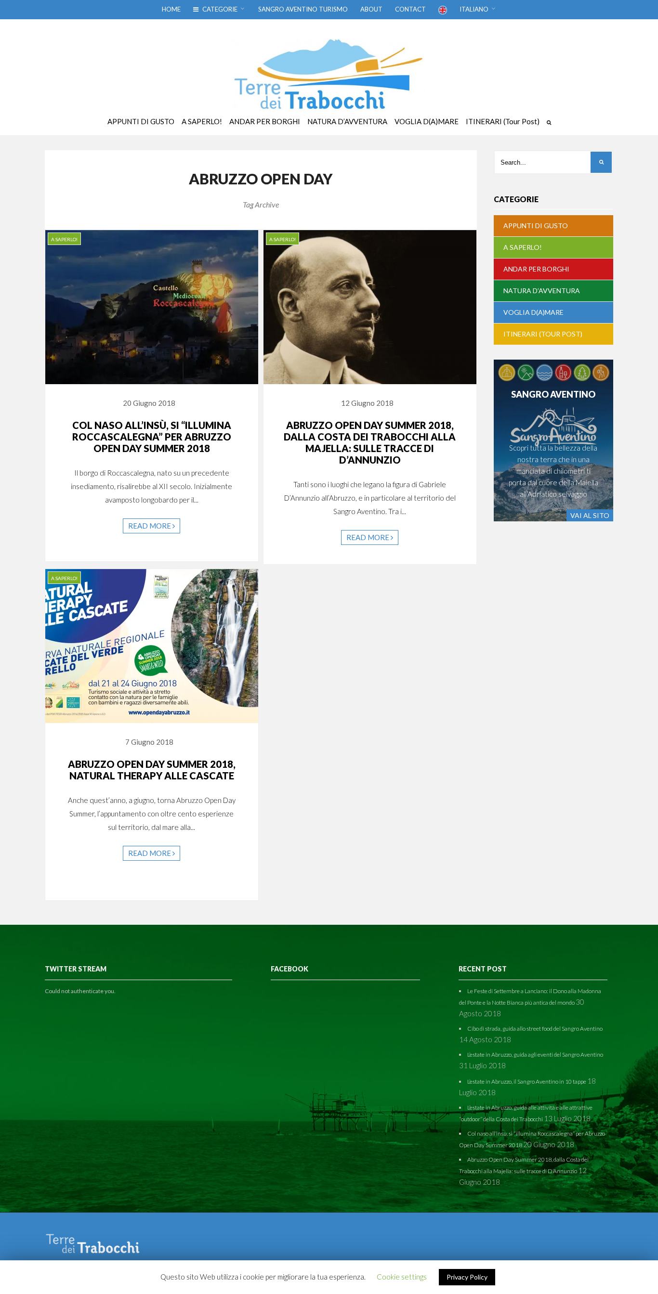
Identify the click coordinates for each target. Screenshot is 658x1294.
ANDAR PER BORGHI (536, 269)
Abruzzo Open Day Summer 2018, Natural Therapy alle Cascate (152, 769)
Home (171, 9)
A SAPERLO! (64, 239)
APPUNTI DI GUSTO (535, 225)
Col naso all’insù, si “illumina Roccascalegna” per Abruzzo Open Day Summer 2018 (151, 436)
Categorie (219, 9)
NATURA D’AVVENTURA (541, 290)
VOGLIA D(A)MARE (533, 312)
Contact (410, 9)
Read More (150, 525)
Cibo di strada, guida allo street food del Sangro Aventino (535, 1028)
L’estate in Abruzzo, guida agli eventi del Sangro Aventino (535, 1054)
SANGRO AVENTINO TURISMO (303, 9)
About (371, 9)
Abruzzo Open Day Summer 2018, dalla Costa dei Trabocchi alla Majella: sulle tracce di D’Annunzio (370, 442)
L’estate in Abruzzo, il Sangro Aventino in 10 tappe (526, 1081)
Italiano (474, 9)
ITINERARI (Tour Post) (542, 334)
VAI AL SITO (589, 515)
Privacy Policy (467, 1277)
